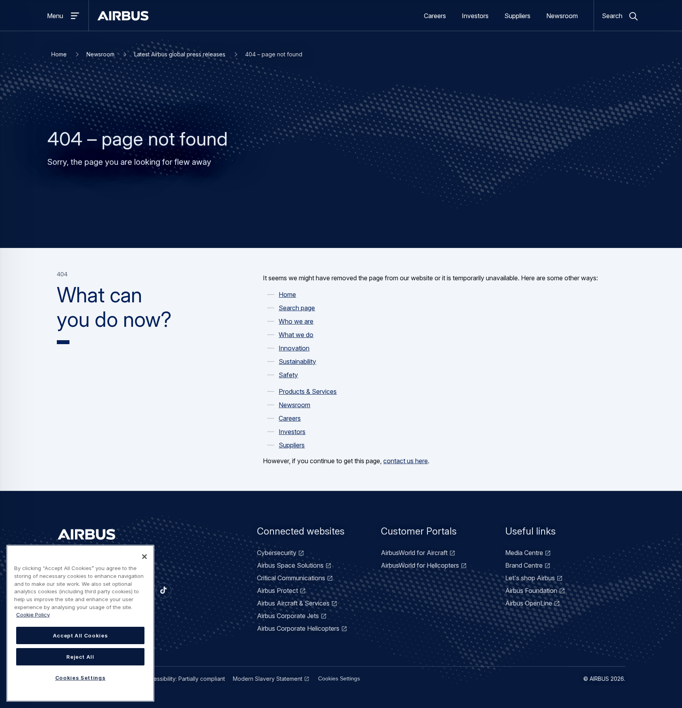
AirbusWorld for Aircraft (414, 553)
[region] (80, 623)
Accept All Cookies (80, 635)
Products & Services (308, 391)
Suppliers (517, 16)
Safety (288, 375)
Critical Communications (291, 578)
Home (59, 54)
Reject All (80, 657)
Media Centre (524, 553)
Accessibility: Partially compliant (184, 678)
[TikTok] (163, 590)
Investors (475, 16)
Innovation (294, 348)
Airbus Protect (277, 590)
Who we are (296, 321)
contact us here (405, 461)
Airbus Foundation (531, 590)
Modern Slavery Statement (267, 678)
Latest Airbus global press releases (179, 54)
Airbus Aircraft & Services (293, 603)
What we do (296, 335)
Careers (435, 16)
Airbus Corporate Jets (288, 616)
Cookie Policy (33, 614)
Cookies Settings (339, 678)
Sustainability (297, 361)
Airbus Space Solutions (290, 565)
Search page (297, 308)
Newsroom (562, 16)
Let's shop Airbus (530, 578)
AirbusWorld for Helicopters (420, 565)
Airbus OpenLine (528, 603)
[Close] (144, 556)
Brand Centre (524, 565)
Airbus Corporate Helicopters (298, 628)
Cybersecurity (276, 553)
